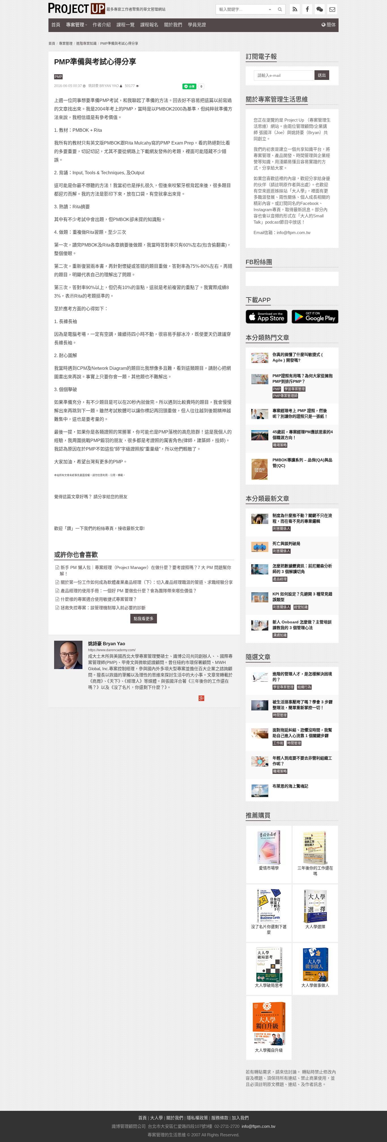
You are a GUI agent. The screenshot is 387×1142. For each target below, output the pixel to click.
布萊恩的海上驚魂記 (290, 786)
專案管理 (75, 24)
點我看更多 (144, 618)
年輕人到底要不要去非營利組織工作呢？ (302, 761)
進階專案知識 (86, 44)
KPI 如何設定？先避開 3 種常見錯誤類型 (302, 597)
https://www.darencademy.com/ (111, 650)
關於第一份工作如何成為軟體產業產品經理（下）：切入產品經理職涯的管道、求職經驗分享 (147, 582)
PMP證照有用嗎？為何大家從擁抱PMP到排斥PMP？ (303, 378)
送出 (322, 75)
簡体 (331, 24)
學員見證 (197, 24)
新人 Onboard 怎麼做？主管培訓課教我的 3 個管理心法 (302, 625)
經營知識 (301, 607)
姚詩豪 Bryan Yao (103, 86)
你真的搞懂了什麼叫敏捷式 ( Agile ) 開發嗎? (298, 357)
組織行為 (304, 687)
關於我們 (173, 24)
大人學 (156, 1117)
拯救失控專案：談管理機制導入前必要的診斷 (103, 607)
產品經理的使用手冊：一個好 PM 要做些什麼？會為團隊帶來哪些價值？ (129, 590)
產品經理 (280, 579)
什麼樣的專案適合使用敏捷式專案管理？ (99, 599)
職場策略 (280, 445)
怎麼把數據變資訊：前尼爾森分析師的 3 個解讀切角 (302, 569)
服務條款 (219, 1117)
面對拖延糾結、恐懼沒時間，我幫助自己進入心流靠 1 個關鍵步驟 (302, 733)
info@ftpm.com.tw (258, 1126)
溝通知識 (280, 635)
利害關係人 (281, 529)
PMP (58, 77)
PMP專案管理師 (285, 396)
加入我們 (240, 1117)
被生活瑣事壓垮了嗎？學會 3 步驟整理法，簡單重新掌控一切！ (303, 705)
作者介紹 (102, 24)
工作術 (278, 743)
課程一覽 (125, 24)
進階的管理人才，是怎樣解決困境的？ (302, 677)
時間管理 (280, 715)
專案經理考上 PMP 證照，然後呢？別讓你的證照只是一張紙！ (300, 413)
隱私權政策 (197, 1117)
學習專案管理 (294, 389)
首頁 (55, 24)
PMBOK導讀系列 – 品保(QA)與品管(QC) (302, 463)
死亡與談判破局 (286, 543)
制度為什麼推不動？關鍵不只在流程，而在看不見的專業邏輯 (302, 518)
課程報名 (149, 24)
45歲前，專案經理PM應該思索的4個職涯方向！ (303, 435)
